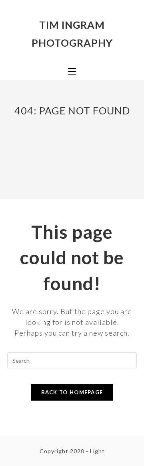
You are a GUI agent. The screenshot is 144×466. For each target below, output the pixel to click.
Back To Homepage (72, 392)
